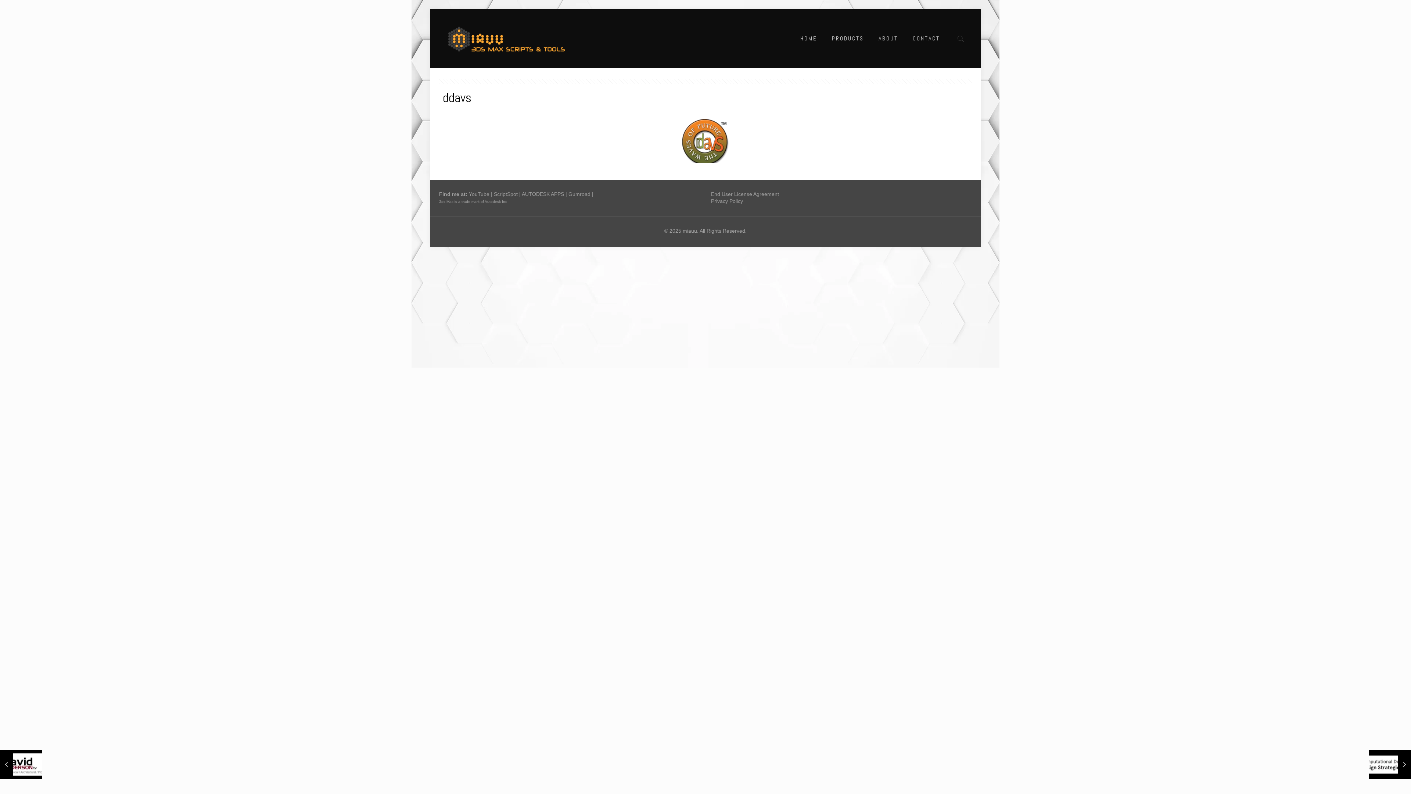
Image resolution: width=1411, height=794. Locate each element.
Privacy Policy (727, 201)
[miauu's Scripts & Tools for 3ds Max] (510, 38)
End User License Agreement (745, 194)
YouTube (479, 194)
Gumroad (579, 194)
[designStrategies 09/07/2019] (1390, 764)
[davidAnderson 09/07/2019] (21, 764)
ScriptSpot (506, 194)
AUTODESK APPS (543, 194)
